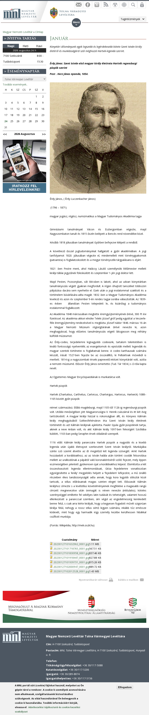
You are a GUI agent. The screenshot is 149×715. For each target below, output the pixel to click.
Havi (39, 46)
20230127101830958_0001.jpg (71, 553)
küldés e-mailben (128, 579)
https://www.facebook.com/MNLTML (87, 4)
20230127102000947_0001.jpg (71, 566)
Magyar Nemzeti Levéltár (18, 32)
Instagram (96, 4)
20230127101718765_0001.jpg (71, 548)
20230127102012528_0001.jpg (71, 571)
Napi (10, 46)
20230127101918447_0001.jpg (71, 557)
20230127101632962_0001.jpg (71, 544)
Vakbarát (115, 4)
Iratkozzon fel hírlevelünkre (78, 4)
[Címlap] (22, 13)
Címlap (39, 32)
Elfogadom (125, 687)
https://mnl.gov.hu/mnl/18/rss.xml (106, 4)
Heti (25, 46)
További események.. (15, 84)
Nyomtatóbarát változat (93, 579)
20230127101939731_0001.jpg (71, 562)
